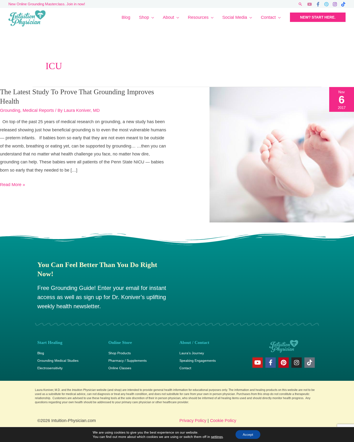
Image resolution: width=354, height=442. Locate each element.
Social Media (234, 17)
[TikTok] (343, 4)
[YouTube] (309, 4)
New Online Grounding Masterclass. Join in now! (46, 4)
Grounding (10, 110)
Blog (126, 17)
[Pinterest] (326, 4)
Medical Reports (38, 110)
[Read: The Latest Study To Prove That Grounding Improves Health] (282, 154)
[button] (300, 4)
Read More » (12, 184)
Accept (248, 434)
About (168, 17)
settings (217, 437)
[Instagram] (335, 4)
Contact (268, 17)
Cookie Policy (223, 420)
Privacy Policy (192, 420)
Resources (198, 17)
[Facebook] (318, 4)
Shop (144, 17)
